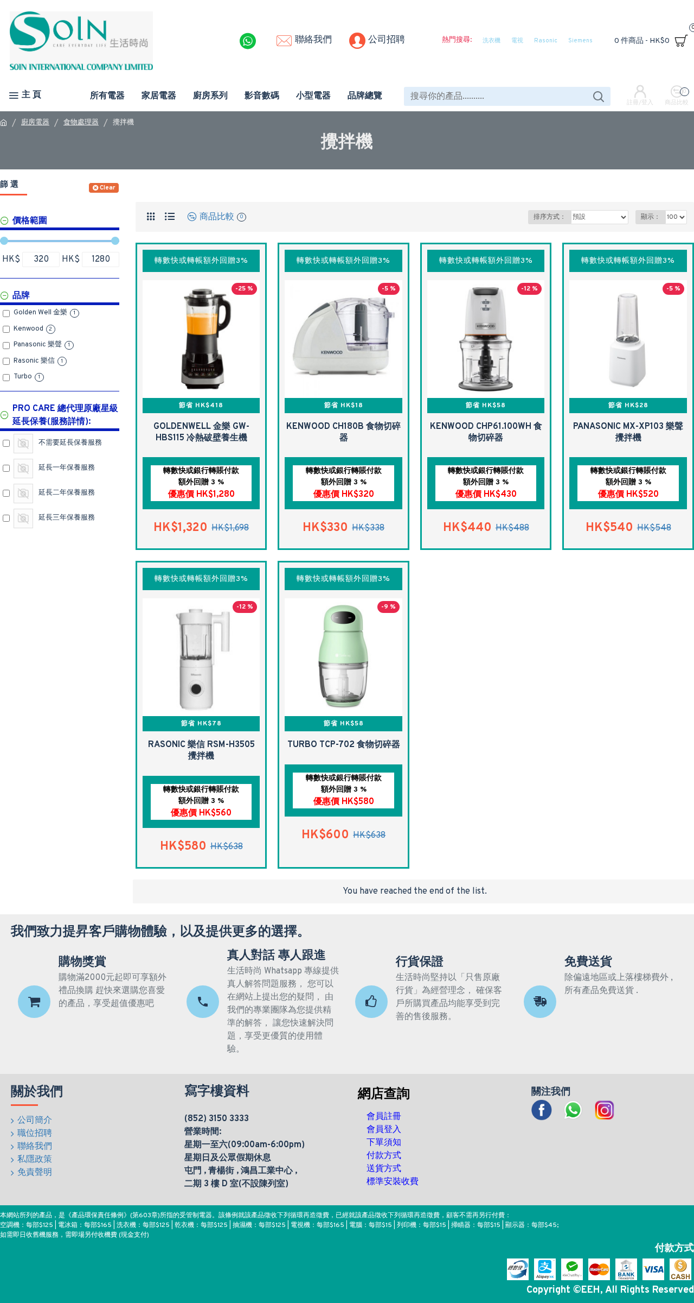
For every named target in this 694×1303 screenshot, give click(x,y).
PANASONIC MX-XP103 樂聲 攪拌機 (628, 432)
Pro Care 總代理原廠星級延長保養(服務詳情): (65, 415)
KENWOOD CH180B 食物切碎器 (343, 432)
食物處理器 (81, 122)
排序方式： (550, 217)
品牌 (21, 295)
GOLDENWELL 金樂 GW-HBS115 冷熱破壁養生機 (201, 432)
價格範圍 (29, 221)
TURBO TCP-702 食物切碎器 (343, 744)
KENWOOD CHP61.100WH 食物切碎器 (486, 432)
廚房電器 (35, 122)
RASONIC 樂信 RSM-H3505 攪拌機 (201, 750)
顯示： (650, 217)
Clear (107, 188)
